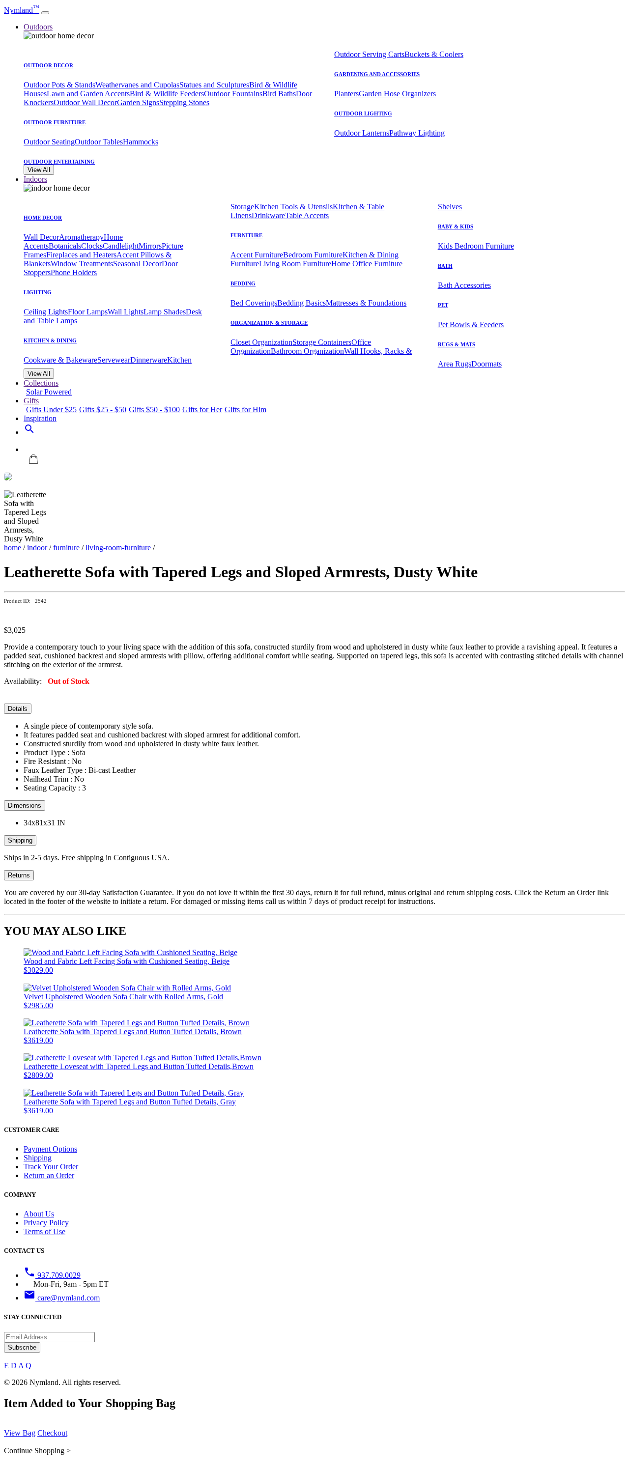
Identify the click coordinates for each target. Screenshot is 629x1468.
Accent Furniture (256, 255)
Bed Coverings (253, 303)
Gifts (31, 400)
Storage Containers (321, 342)
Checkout (52, 1433)
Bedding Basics (301, 303)
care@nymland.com (62, 1298)
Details (18, 708)
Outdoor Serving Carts (369, 54)
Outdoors (38, 27)
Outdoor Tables (99, 142)
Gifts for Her (202, 409)
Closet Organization (261, 342)
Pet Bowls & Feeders (471, 324)
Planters (346, 93)
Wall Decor (41, 237)
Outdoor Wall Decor (85, 102)
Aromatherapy (81, 237)
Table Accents (307, 215)
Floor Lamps (88, 312)
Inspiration (40, 418)
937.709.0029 (52, 1275)
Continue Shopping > (37, 1450)
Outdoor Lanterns (361, 133)
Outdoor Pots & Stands (59, 85)
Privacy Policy (46, 1222)
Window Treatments (82, 263)
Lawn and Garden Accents (88, 93)
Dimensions (24, 805)
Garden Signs (138, 102)
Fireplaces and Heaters (81, 255)
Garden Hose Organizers (397, 93)
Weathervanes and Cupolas (137, 85)
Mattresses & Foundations (366, 303)
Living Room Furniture (295, 263)
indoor (37, 547)
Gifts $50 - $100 (154, 409)
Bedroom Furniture (313, 255)
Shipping (20, 840)
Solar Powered (49, 392)
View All (39, 169)
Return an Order (49, 1175)
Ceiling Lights (46, 312)
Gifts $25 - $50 (102, 409)
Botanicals (65, 246)
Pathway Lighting (417, 133)
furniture (66, 547)
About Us (39, 1214)
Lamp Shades (164, 312)
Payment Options (50, 1149)
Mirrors (150, 246)
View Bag (19, 1433)
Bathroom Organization (307, 351)
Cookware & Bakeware (60, 360)
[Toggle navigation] (45, 12)
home (12, 547)
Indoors (35, 179)
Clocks (92, 246)
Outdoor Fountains (233, 93)
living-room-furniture (118, 547)
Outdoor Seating (49, 142)
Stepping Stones (184, 102)
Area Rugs (454, 364)
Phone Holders (74, 272)
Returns (19, 875)
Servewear (113, 360)
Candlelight (121, 246)
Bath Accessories (464, 285)
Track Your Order (51, 1166)
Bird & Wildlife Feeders (167, 93)
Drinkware (268, 215)
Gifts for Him (245, 409)
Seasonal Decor (137, 263)
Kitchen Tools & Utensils (293, 206)
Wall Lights (125, 312)
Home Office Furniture (366, 263)
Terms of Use (44, 1231)
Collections (41, 383)
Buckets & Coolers (433, 54)
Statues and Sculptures (214, 85)
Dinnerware (148, 360)
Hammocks (140, 142)
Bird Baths (279, 93)
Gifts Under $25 (51, 409)
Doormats (486, 364)
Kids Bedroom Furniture (476, 246)
